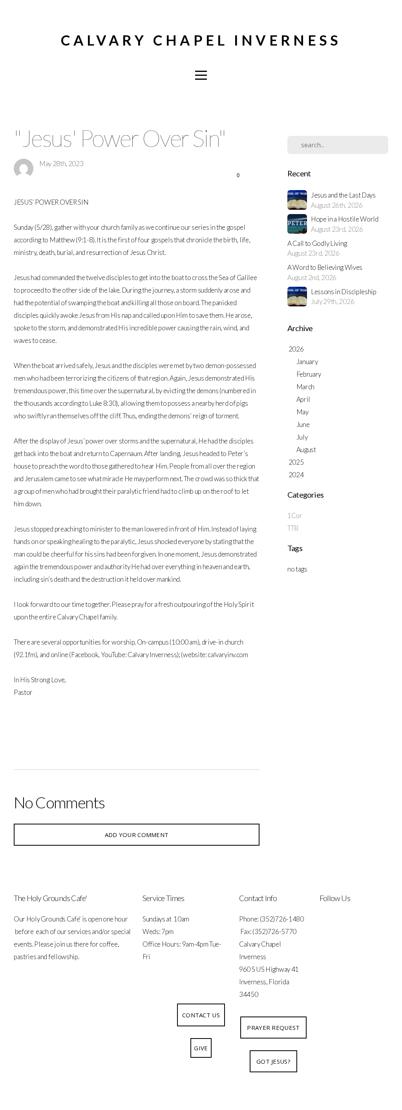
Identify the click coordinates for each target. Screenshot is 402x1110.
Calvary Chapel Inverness (201, 40)
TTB (292, 528)
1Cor (294, 515)
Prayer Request (273, 1027)
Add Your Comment (137, 835)
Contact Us (201, 1015)
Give (201, 1048)
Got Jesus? (273, 1061)
